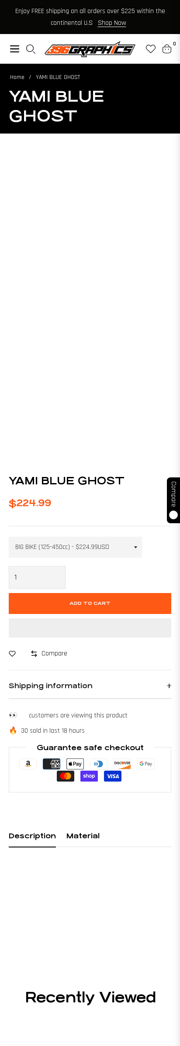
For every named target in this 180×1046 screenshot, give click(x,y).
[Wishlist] (147, 49)
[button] (90, 628)
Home (17, 77)
